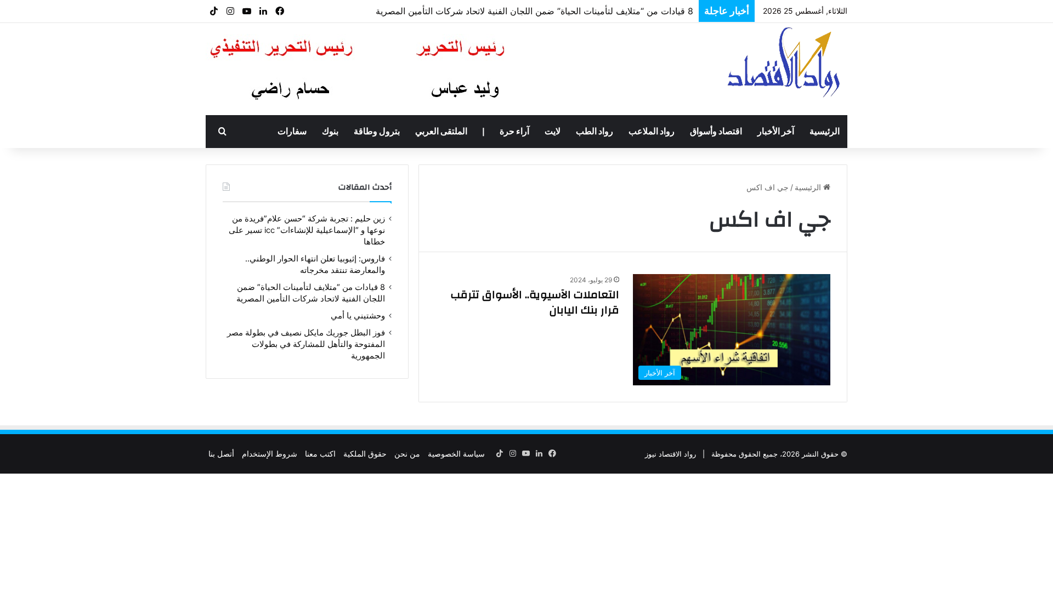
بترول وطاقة (377, 131)
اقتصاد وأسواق (716, 131)
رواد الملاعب (652, 131)
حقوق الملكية (365, 453)
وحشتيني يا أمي (358, 316)
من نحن (407, 453)
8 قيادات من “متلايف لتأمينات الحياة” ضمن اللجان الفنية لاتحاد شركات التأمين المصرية (534, 10)
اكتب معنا (320, 453)
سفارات (292, 131)
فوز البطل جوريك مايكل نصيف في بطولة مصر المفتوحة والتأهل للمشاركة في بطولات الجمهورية (306, 344)
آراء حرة (514, 131)
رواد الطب (594, 131)
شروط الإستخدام (269, 453)
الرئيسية (824, 131)
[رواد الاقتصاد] (785, 62)
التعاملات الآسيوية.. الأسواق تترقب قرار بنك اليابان (535, 302)
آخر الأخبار (775, 131)
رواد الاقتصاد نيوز (670, 453)
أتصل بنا (221, 453)
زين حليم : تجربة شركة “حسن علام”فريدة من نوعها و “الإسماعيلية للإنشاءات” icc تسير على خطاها (307, 230)
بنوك (330, 131)
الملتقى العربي (441, 131)
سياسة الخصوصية (456, 453)
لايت (553, 131)
